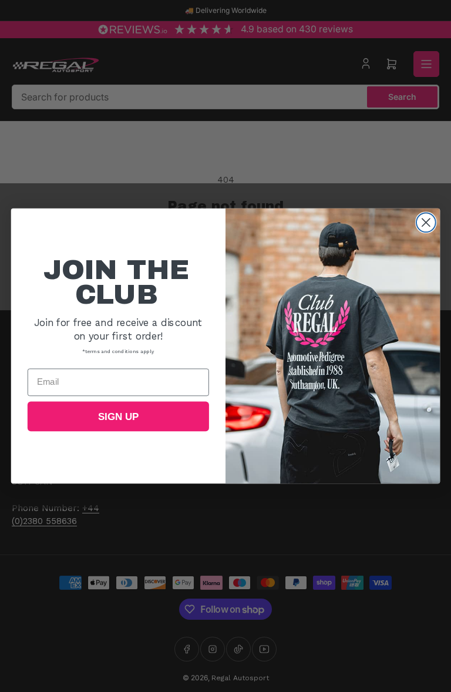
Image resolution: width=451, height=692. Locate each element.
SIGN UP (118, 416)
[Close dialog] (426, 222)
